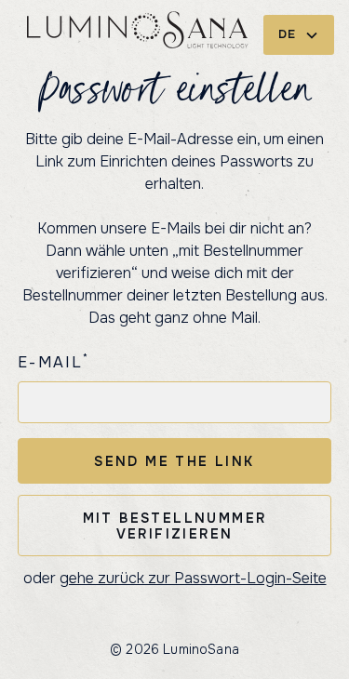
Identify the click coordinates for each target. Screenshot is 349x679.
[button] (298, 35)
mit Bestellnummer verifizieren (175, 526)
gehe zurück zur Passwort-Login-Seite (193, 578)
